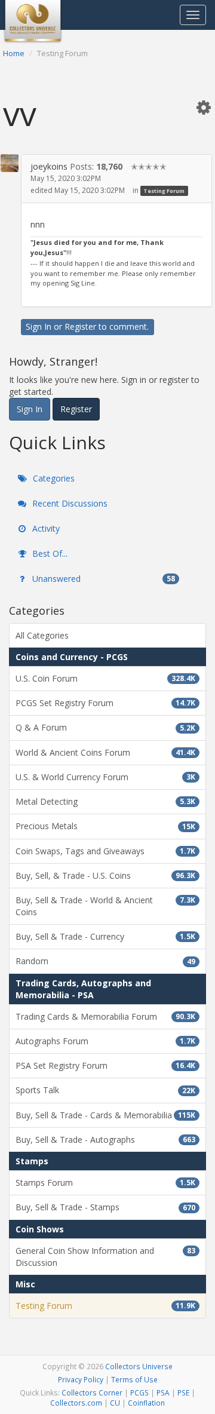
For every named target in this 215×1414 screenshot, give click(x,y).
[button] (203, 107)
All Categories (42, 635)
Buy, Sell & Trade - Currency (105, 936)
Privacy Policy (80, 1379)
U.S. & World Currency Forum (105, 777)
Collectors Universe (139, 1366)
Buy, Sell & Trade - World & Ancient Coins (105, 906)
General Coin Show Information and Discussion (105, 1256)
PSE (183, 1392)
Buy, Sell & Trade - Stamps (105, 1207)
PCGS (139, 1392)
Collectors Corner (92, 1392)
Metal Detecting (105, 801)
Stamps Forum (105, 1182)
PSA (163, 1392)
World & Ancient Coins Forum (105, 752)
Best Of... (48, 553)
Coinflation (146, 1402)
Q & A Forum (105, 727)
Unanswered (102, 578)
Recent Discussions (69, 503)
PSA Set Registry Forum (105, 1065)
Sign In (38, 326)
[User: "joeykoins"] (10, 163)
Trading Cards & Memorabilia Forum (105, 1016)
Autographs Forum (105, 1041)
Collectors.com (76, 1402)
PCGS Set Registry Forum (105, 702)
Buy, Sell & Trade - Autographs (105, 1139)
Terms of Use (134, 1379)
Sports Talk (105, 1090)
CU (115, 1402)
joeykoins (48, 166)
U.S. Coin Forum (105, 678)
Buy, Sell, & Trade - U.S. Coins (105, 875)
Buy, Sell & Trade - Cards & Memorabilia (105, 1115)
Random (105, 961)
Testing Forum (164, 191)
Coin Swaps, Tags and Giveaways (105, 851)
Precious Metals (105, 826)
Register (80, 326)
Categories (52, 478)
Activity (45, 528)
